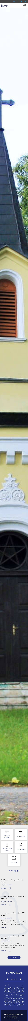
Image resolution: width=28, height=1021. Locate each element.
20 (14, 998)
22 (19, 998)
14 (16, 995)
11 (8, 995)
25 (8, 1001)
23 (22, 998)
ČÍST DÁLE (3, 888)
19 (11, 998)
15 (19, 995)
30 (14, 988)
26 (11, 1001)
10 (5, 995)
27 (5, 988)
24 (5, 1001)
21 (16, 998)
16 (22, 995)
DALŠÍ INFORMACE (14, 957)
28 (8, 988)
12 (11, 995)
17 (5, 998)
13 (14, 995)
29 (11, 988)
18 (8, 998)
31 (16, 988)
